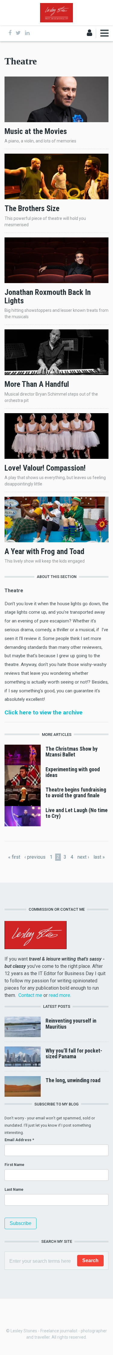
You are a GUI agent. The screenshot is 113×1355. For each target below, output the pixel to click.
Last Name (14, 1189)
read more (59, 995)
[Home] (56, 12)
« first (14, 857)
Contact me (30, 995)
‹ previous (35, 857)
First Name (14, 1164)
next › (83, 857)
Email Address (19, 1140)
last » (99, 857)
